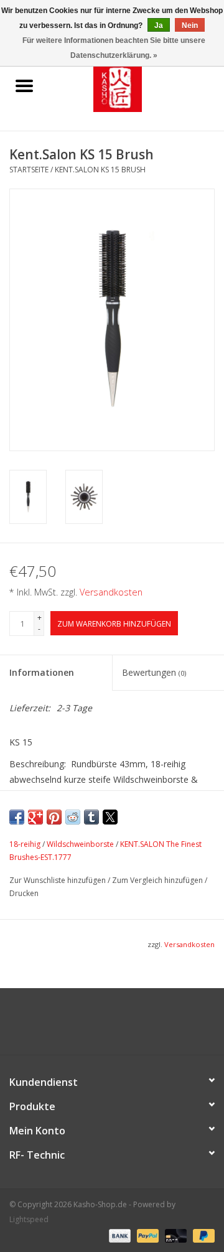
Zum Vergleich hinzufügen (158, 880)
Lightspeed (29, 1219)
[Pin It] (54, 817)
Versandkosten (111, 592)
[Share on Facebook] (16, 817)
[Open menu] (24, 85)
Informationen (41, 672)
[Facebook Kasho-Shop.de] (112, 1026)
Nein (190, 25)
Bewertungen (154, 672)
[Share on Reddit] (72, 817)
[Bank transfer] (119, 1235)
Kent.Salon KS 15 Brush (100, 169)
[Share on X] (110, 817)
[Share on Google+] (35, 817)
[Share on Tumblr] (91, 817)
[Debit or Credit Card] (175, 1235)
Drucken (24, 893)
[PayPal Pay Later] (202, 1235)
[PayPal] (147, 1235)
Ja (158, 25)
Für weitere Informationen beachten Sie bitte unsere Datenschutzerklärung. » (113, 48)
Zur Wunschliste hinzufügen (58, 880)
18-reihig (24, 844)
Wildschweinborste (80, 844)
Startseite (29, 169)
